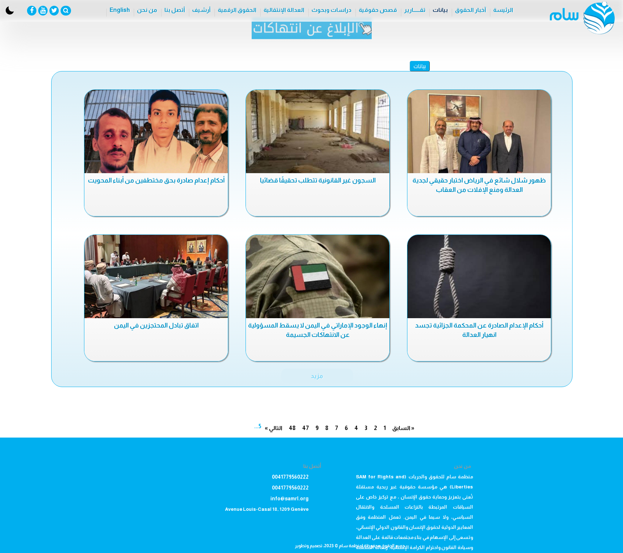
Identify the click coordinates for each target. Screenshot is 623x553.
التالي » (273, 428)
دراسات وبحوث (332, 10)
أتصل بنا (174, 10)
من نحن (147, 10)
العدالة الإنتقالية (284, 10)
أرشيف (201, 10)
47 (305, 428)
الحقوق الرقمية (237, 10)
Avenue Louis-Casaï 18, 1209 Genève (267, 509)
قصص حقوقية (378, 10)
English (120, 10)
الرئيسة (503, 10)
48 (292, 428)
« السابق (403, 428)
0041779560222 (290, 477)
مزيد (317, 375)
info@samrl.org (289, 498)
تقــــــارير (414, 10)
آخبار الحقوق (470, 10)
